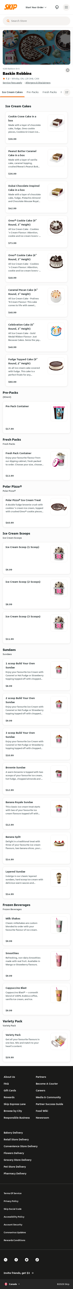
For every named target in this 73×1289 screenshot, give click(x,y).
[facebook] (17, 1263)
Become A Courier (47, 1083)
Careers (40, 1090)
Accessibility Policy (14, 1216)
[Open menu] (66, 7)
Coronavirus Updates (15, 1232)
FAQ (6, 1083)
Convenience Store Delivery (21, 1146)
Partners (41, 1077)
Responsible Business (17, 1117)
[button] (12, 92)
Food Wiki (42, 1111)
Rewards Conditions (14, 1240)
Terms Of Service (13, 1193)
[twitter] (7, 1263)
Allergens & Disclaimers (37, 82)
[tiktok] (38, 1263)
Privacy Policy (11, 1201)
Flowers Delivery (14, 1153)
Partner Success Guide (49, 1104)
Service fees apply (12, 82)
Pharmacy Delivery (15, 1173)
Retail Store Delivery (16, 1139)
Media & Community (48, 1097)
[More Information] (67, 70)
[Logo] (11, 7)
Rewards (9, 1097)
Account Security (13, 1224)
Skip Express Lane (15, 1104)
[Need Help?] (57, 7)
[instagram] (28, 1263)
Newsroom (42, 1117)
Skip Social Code (13, 1208)
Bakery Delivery (13, 1132)
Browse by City (13, 1111)
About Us (9, 1077)
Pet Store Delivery (15, 1166)
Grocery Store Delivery (17, 1160)
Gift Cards (10, 1090)
